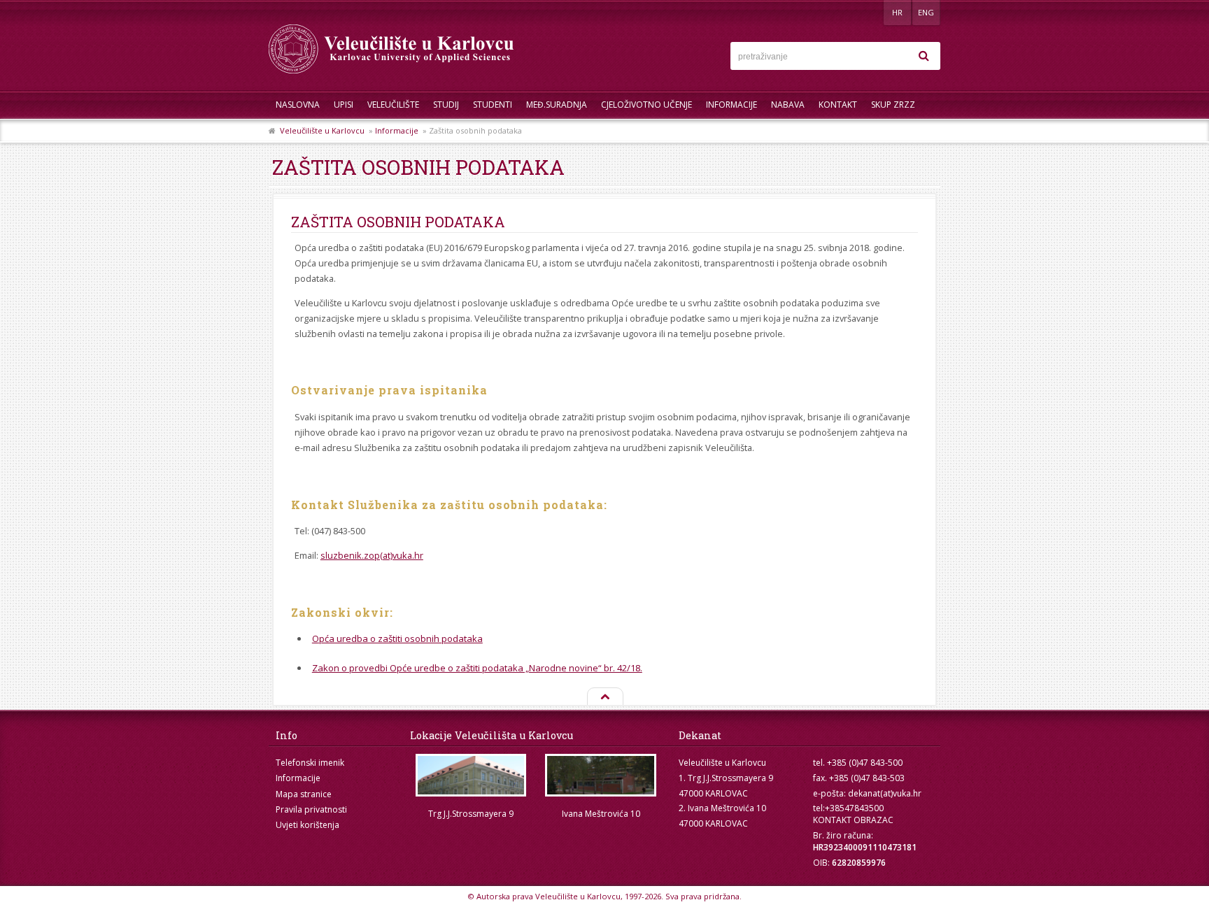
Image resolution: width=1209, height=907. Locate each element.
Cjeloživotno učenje (646, 104)
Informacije (731, 104)
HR (897, 12)
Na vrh (604, 697)
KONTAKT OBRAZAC (853, 820)
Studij (446, 104)
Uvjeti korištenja (307, 825)
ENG (926, 12)
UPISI (343, 104)
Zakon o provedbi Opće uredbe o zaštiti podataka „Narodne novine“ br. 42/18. (477, 668)
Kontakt (838, 104)
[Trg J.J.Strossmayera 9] (470, 775)
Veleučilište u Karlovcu (322, 130)
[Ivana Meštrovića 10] (601, 775)
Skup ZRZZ (893, 104)
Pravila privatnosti (311, 809)
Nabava (788, 104)
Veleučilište (393, 104)
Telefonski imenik (310, 763)
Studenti (492, 104)
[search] (923, 56)
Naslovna (298, 104)
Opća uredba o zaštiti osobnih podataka (397, 638)
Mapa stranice (304, 794)
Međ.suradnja (556, 104)
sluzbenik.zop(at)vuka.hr (371, 555)
